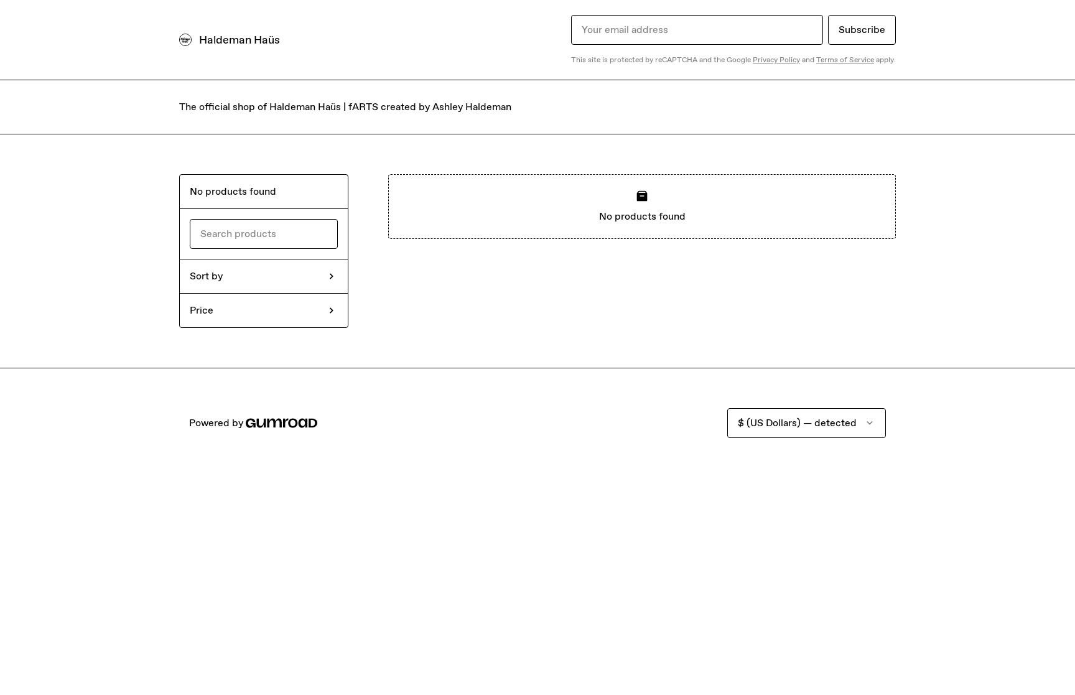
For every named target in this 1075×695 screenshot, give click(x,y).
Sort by (206, 276)
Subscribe (862, 29)
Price (201, 310)
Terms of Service (845, 59)
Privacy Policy (776, 59)
